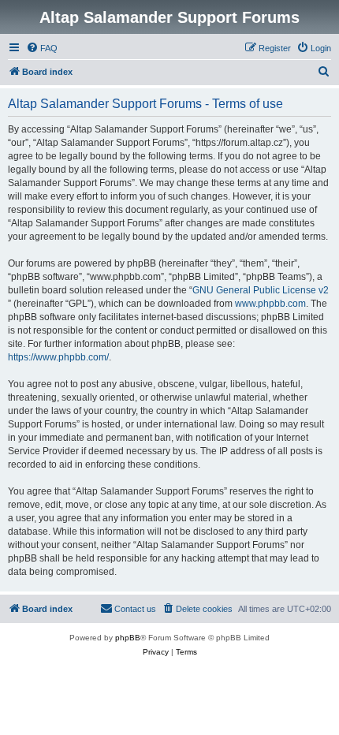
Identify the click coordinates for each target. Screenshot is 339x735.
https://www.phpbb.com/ (58, 357)
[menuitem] (42, 48)
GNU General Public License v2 (260, 290)
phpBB (127, 637)
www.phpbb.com (270, 303)
